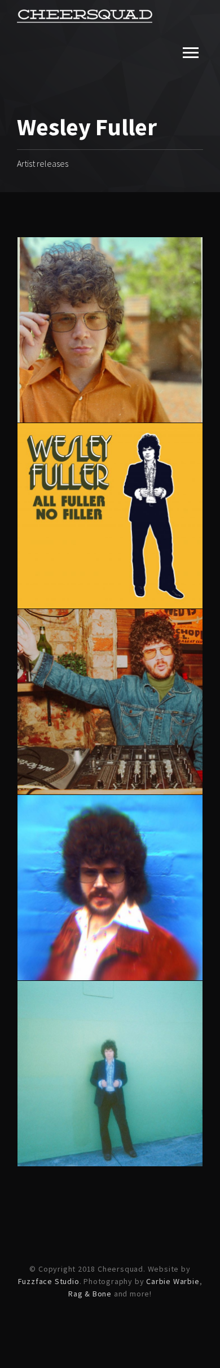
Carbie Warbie (172, 1281)
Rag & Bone (90, 1294)
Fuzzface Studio (49, 1281)
